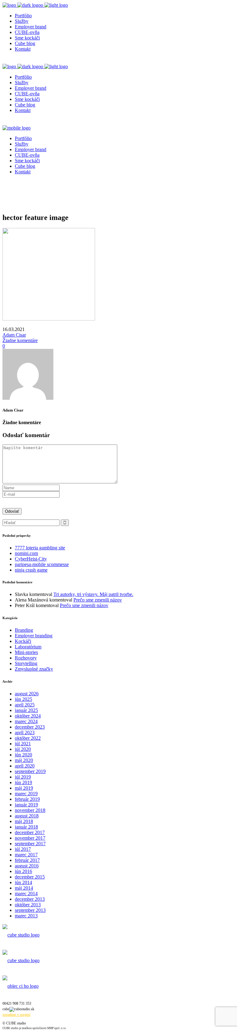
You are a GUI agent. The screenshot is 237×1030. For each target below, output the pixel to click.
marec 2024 (26, 721)
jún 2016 (23, 871)
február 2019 (27, 799)
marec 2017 (26, 854)
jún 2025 (23, 699)
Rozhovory (26, 657)
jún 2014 (23, 882)
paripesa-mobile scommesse (42, 564)
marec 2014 (26, 893)
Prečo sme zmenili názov (97, 599)
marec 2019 (26, 793)
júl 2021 (23, 743)
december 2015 (30, 876)
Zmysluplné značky (34, 669)
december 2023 (30, 727)
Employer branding (33, 635)
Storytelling (26, 663)
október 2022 (28, 738)
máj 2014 (24, 888)
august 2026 (27, 693)
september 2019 (30, 771)
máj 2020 (24, 760)
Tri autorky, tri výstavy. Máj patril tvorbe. (93, 594)
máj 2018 (24, 821)
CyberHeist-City (31, 558)
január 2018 (26, 826)
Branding (24, 630)
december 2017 (30, 832)
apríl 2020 (25, 765)
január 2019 (26, 804)
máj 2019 (24, 788)
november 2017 (30, 838)
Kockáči (23, 641)
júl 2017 (23, 849)
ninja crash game (31, 570)
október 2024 (28, 715)
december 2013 (30, 899)
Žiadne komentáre (20, 340)
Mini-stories (26, 652)
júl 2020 (23, 749)
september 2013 (30, 910)
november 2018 (30, 810)
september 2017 (30, 843)
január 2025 (26, 710)
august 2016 (27, 865)
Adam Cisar (14, 334)
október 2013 (28, 904)
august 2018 (27, 815)
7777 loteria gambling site (40, 547)
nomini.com (26, 553)
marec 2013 (26, 915)
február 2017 (27, 860)
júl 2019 (23, 777)
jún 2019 (23, 782)
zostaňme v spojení (16, 1014)
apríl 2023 (25, 732)
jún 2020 (23, 754)
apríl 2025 (25, 704)
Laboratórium (28, 646)
